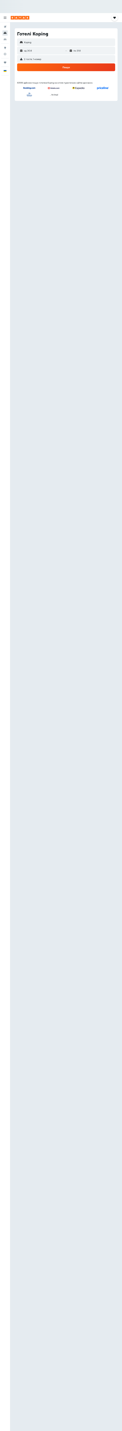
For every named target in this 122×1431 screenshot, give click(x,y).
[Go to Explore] (5, 48)
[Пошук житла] (5, 33)
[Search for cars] (5, 39)
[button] (5, 17)
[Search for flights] (5, 27)
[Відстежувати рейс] (5, 54)
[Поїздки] (5, 62)
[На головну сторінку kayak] (20, 17)
